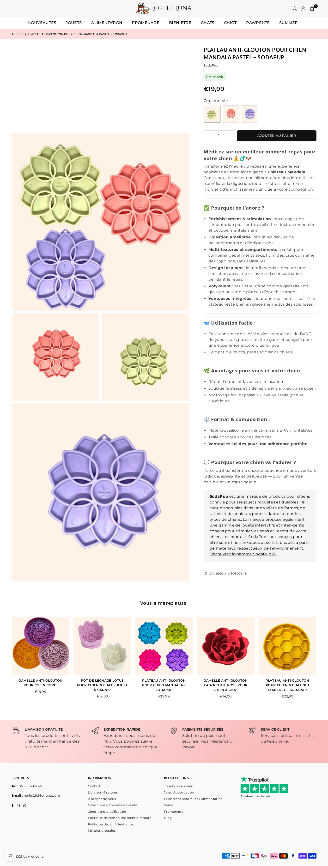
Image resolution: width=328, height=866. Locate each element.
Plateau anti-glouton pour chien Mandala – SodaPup (164, 685)
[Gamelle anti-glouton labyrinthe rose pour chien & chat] (226, 646)
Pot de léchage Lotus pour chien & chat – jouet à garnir (102, 685)
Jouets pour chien (178, 786)
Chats (207, 22)
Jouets (74, 22)
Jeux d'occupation (179, 792)
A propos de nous (102, 799)
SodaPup (211, 65)
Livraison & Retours (227, 573)
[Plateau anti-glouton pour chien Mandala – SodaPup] (164, 646)
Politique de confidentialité (110, 824)
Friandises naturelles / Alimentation (193, 799)
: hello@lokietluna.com (40, 795)
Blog (168, 818)
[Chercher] (295, 8)
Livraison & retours (103, 792)
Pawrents (258, 22)
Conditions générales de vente (113, 805)
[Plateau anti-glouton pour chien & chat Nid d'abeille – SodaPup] (287, 646)
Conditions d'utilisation (107, 811)
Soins (168, 805)
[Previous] (7, 661)
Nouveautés (42, 22)
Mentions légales (102, 830)
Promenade (145, 22)
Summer (288, 22)
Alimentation (106, 22)
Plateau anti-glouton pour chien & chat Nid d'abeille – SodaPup (287, 685)
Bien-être (180, 22)
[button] (312, 8)
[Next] (321, 661)
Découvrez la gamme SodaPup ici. (243, 554)
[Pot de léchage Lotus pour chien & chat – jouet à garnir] (102, 646)
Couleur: (217, 100)
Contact (94, 786)
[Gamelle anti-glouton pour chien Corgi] (40, 646)
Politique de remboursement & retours (119, 818)
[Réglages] (303, 8)
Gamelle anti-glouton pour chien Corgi (40, 682)
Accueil (18, 34)
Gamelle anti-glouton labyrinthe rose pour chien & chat (226, 685)
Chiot (230, 22)
